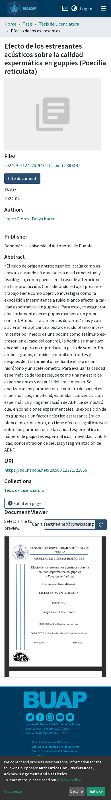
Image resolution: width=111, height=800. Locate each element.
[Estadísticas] (65, 8)
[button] (74, 8)
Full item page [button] (27, 503)
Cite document (22, 178)
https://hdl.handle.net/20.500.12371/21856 (45, 470)
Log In (86, 8)
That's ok (95, 791)
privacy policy (69, 779)
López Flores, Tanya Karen (30, 219)
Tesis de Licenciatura (59, 24)
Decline (76, 791)
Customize (13, 791)
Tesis (28, 24)
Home (11, 24)
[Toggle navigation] (103, 8)
